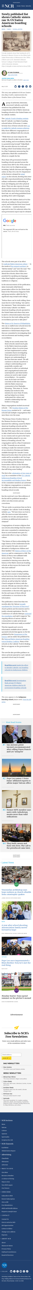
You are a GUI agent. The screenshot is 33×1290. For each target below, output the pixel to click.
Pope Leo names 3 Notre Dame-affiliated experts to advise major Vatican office (19, 780)
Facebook (17, 1271)
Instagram (24, 1271)
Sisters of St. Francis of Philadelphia (17, 323)
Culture (4, 1130)
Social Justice (17, 29)
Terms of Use (17, 1276)
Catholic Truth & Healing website (16, 118)
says (9, 512)
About (4, 1242)
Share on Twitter (23, 86)
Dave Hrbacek (6, 933)
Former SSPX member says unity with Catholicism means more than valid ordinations (19, 813)
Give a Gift (5, 1202)
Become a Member (8, 1175)
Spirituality (5, 1137)
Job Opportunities (7, 1225)
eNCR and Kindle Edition (10, 1208)
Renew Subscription (8, 1199)
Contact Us (5, 1219)
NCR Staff (5, 968)
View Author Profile (12, 75)
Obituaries (5, 1161)
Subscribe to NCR (7, 1196)
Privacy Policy (6, 1249)
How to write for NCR (8, 1222)
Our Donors (5, 1188)
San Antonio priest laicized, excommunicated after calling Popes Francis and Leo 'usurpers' (19, 748)
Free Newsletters (7, 1205)
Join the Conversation (8, 78)
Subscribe (28, 6)
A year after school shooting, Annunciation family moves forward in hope (15, 927)
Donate (19, 6)
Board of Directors (7, 1255)
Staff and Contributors (9, 1252)
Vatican (4, 957)
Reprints (4, 1235)
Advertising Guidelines (7, 1276)
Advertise (5, 1165)
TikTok (27, 1271)
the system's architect (18, 266)
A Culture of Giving (8, 1178)
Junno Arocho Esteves (8, 898)
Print (30, 86)
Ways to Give (6, 1182)
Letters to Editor (7, 1228)
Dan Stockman (6, 1001)
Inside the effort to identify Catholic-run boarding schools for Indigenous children (16, 667)
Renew (23, 6)
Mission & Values (7, 1246)
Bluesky (11, 1271)
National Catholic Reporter (4, 1265)
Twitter (14, 1271)
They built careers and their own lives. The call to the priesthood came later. (19, 845)
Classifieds (5, 1158)
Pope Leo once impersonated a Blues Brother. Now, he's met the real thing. (16, 962)
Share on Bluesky (15, 86)
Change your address (8, 1232)
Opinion (4, 1134)
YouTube (21, 1271)
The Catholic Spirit (15, 933)
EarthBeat (5, 1147)
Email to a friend (26, 86)
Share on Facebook (19, 86)
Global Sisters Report (8, 1151)
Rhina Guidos (14, 1001)
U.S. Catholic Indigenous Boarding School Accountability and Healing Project (16, 478)
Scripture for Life (7, 1140)
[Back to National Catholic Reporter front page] (9, 6)
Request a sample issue (9, 1211)
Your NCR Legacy (7, 1185)
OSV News (18, 898)
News (3, 29)
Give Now (5, 1172)
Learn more (26, 80)
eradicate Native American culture (15, 264)
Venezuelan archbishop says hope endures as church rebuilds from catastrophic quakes (16, 892)
